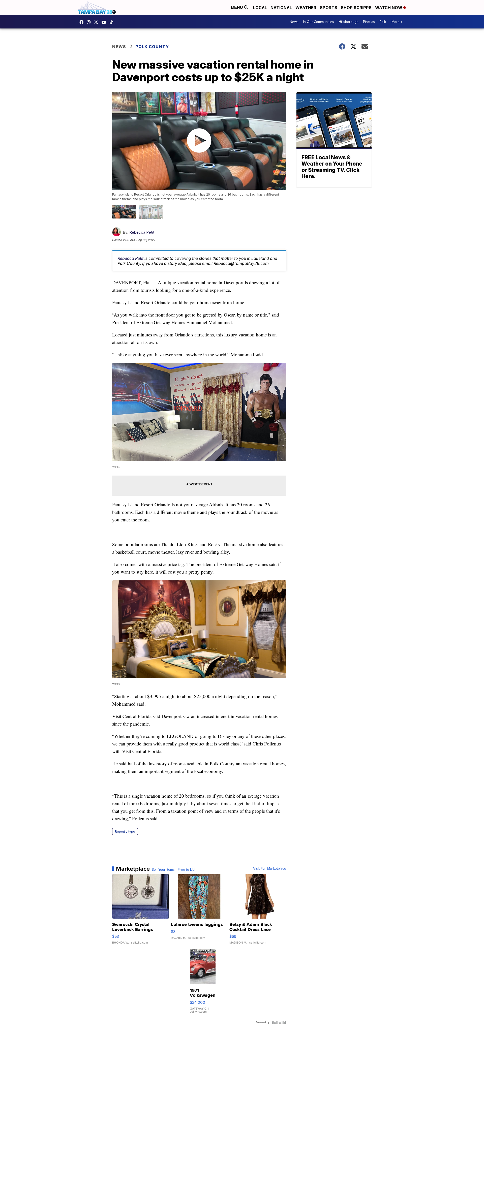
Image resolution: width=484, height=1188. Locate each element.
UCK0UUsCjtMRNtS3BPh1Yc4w (105, 22)
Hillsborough (348, 21)
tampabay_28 (90, 22)
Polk (382, 21)
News (294, 21)
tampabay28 (97, 22)
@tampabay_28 (113, 22)
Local (260, 7)
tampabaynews (82, 22)
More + (396, 21)
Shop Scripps (356, 7)
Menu (237, 7)
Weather (305, 7)
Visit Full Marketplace (269, 868)
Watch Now (389, 7)
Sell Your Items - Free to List (173, 869)
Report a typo (125, 831)
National (281, 7)
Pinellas (369, 21)
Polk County (152, 46)
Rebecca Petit (141, 232)
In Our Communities (318, 21)
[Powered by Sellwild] (278, 1022)
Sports (328, 7)
